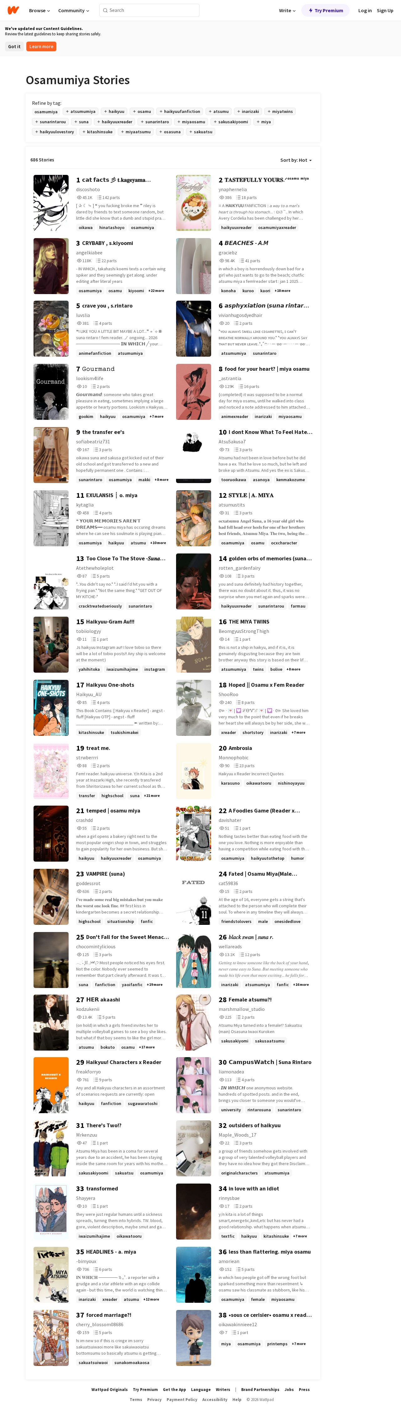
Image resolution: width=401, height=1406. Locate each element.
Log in (365, 10)
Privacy (154, 1399)
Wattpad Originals (109, 1389)
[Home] (13, 10)
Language (201, 1389)
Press (304, 1389)
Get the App (174, 1389)
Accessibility (214, 1399)
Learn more (41, 46)
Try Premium (329, 10)
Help (237, 1399)
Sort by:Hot (293, 160)
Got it (14, 46)
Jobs (289, 1389)
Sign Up (385, 10)
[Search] (105, 10)
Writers (223, 1389)
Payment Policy (182, 1399)
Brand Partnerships (260, 1389)
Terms (136, 1399)
